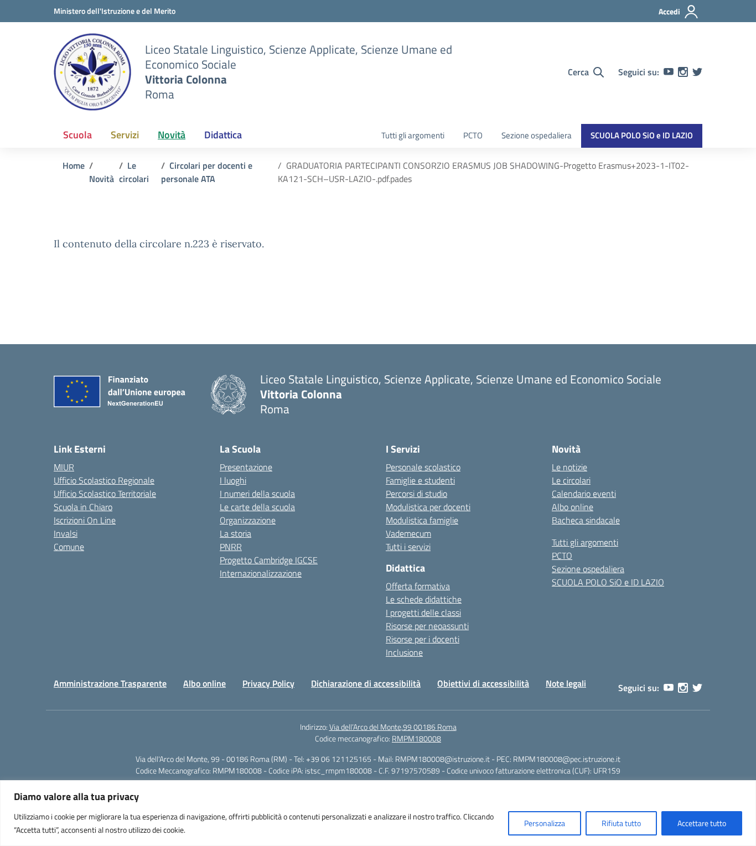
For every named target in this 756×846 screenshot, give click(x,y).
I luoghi (233, 480)
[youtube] (669, 72)
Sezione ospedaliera (536, 135)
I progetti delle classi (423, 612)
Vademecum (408, 533)
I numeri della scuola (257, 493)
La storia (235, 533)
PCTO (473, 135)
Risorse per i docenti (422, 639)
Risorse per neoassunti (427, 625)
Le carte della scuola (257, 506)
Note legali (566, 683)
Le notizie (569, 467)
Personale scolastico (423, 467)
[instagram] (683, 72)
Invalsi (65, 533)
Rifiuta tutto (621, 823)
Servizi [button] (125, 134)
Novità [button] (171, 134)
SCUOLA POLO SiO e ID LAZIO (642, 135)
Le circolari (571, 480)
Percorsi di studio (416, 493)
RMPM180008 (416, 738)
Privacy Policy (268, 683)
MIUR (64, 467)
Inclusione (404, 652)
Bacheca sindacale (586, 520)
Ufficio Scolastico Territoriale (105, 493)
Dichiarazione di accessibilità (366, 683)
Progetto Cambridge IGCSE (269, 560)
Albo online (572, 506)
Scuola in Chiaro (83, 506)
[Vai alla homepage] (92, 72)
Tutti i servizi (408, 546)
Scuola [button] (77, 134)
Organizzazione (248, 520)
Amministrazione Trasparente (110, 683)
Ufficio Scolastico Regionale (104, 480)
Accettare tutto (701, 823)
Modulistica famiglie (422, 520)
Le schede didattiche (424, 599)
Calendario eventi (584, 493)
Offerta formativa (418, 586)
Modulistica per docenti (428, 506)
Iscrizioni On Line (85, 520)
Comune (69, 546)
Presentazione (246, 467)
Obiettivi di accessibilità (483, 683)
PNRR (231, 546)
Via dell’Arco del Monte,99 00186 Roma (393, 727)
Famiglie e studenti (420, 480)
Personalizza (544, 823)
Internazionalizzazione (261, 573)
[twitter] (697, 72)
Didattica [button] (223, 134)
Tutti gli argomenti (412, 135)
